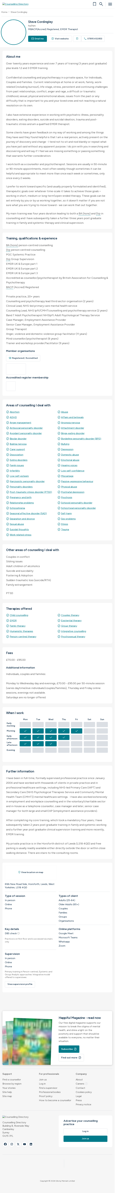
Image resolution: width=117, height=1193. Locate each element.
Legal (79, 1096)
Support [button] (7, 1073)
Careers (82, 1083)
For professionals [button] (49, 1073)
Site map (7, 1096)
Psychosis (66, 497)
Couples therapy (70, 615)
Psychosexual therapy (73, 636)
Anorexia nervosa (70, 422)
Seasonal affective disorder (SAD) (28, 513)
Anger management (20, 422)
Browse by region (11, 1083)
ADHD (13, 417)
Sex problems (68, 518)
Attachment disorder (72, 428)
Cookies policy (84, 1092)
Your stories (9, 1087)
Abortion (15, 411)
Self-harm (66, 513)
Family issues (17, 465)
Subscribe (69, 1049)
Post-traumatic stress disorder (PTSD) (31, 492)
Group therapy (69, 625)
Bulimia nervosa (18, 444)
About (79, 1079)
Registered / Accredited (23, 358)
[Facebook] (5, 1144)
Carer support (17, 449)
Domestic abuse (70, 454)
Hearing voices (69, 465)
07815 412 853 (93, 38)
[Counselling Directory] (17, 4)
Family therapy (17, 625)
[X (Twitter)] (18, 1144)
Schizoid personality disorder (76, 502)
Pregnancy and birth (21, 497)
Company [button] (81, 1073)
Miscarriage (67, 476)
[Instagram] (11, 1144)
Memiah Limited (68, 1181)
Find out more (71, 1057)
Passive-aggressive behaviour (77, 481)
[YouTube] (24, 1144)
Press (79, 1100)
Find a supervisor (48, 1087)
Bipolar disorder (18, 438)
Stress (64, 524)
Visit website (60, 38)
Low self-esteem (19, 476)
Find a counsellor (11, 1079)
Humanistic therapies (21, 631)
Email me (37, 38)
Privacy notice (83, 1104)
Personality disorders (21, 486)
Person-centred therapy (23, 636)
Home (4, 12)
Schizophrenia (17, 508)
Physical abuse (69, 486)
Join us (43, 1079)
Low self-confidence (72, 470)
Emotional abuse (70, 460)
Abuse (64, 411)
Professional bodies (50, 1092)
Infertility (15, 470)
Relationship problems (22, 502)
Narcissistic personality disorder (27, 481)
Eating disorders (18, 460)
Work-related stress (20, 534)
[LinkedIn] (31, 1144)
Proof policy (45, 1096)
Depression (67, 449)
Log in (42, 1083)
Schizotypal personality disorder (78, 508)
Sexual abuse (17, 524)
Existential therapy (71, 620)
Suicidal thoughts (19, 529)
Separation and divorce (22, 518)
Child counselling (19, 615)
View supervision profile (19, 984)
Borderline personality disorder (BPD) (81, 438)
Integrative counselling (73, 631)
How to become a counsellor (55, 1100)
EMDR (13, 620)
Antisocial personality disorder (26, 428)
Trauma (65, 529)
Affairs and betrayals (72, 417)
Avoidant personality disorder (26, 433)
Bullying (65, 444)
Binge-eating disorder (73, 433)
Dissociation (16, 454)
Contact (80, 1087)
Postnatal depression (72, 492)
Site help (7, 1092)
